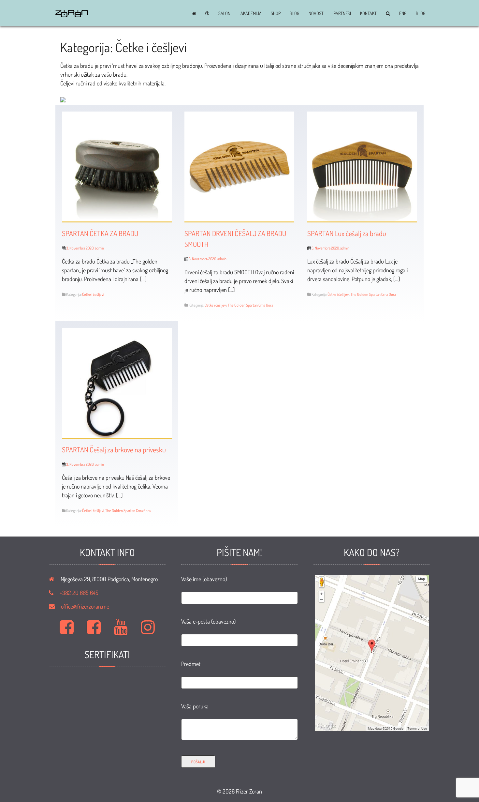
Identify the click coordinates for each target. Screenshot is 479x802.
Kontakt (368, 13)
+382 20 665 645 (79, 592)
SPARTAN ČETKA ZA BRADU (100, 233)
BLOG (294, 13)
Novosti (317, 13)
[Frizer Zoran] (71, 15)
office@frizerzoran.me (85, 606)
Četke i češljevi (93, 294)
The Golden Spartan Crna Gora (250, 305)
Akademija (251, 13)
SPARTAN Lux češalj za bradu (346, 233)
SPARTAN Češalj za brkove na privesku (114, 449)
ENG (403, 13)
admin (99, 248)
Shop (276, 13)
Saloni (224, 13)
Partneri (342, 13)
